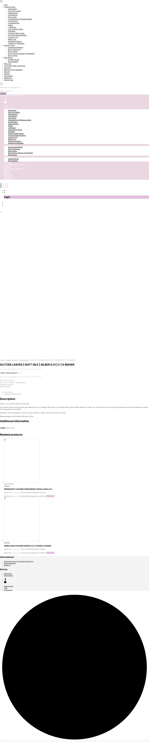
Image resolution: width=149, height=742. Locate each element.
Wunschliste (8, 575)
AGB (5, 588)
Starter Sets (8, 80)
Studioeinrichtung (15, 41)
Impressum (8, 590)
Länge (2, 373)
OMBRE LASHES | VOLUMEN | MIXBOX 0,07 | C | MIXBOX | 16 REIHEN (27, 546)
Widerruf (7, 565)
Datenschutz (8, 586)
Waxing (7, 74)
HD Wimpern (13, 21)
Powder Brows (13, 60)
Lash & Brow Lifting (15, 29)
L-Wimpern (12, 27)
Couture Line (13, 37)
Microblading (13, 62)
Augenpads (12, 9)
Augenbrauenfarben (15, 47)
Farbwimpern (13, 13)
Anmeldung (12, 369)
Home (2, 360)
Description (8, 392)
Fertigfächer (12, 15)
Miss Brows (8, 58)
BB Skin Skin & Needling (13, 70)
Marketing (8, 78)
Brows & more (9, 45)
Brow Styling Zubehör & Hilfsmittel (21, 54)
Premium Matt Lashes (16, 33)
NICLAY (7, 72)
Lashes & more (9, 7)
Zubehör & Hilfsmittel (16, 43)
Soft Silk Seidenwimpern (17, 35)
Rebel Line (12, 39)
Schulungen (8, 76)
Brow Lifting (12, 52)
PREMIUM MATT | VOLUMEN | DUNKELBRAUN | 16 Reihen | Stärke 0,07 (28, 489)
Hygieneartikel (13, 23)
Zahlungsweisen (10, 563)
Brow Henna (12, 56)
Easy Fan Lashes (14, 11)
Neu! (6, 5)
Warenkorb (8, 574)
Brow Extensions (14, 49)
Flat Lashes (12, 17)
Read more (50, 496)
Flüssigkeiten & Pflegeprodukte (20, 19)
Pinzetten (11, 31)
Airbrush (7, 68)
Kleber (10, 25)
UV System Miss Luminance (14, 66)
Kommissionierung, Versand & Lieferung (18, 561)
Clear (20, 373)
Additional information (12, 394)
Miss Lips (7, 64)
